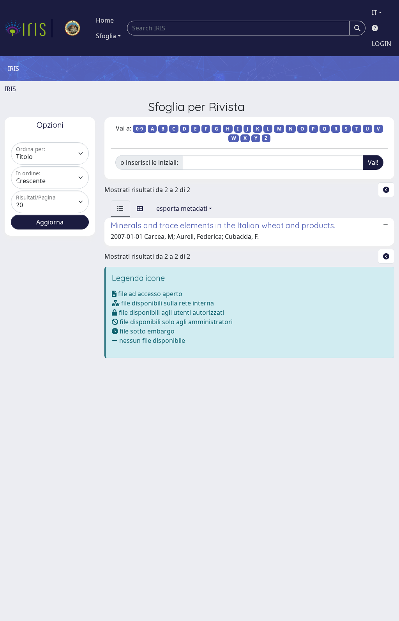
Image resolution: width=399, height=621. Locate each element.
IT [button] (374, 12)
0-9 (139, 128)
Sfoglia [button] (106, 36)
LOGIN (381, 43)
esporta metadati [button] (181, 208)
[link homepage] (28, 28)
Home (105, 20)
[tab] (120, 208)
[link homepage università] (72, 28)
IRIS (10, 89)
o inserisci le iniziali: (149, 162)
